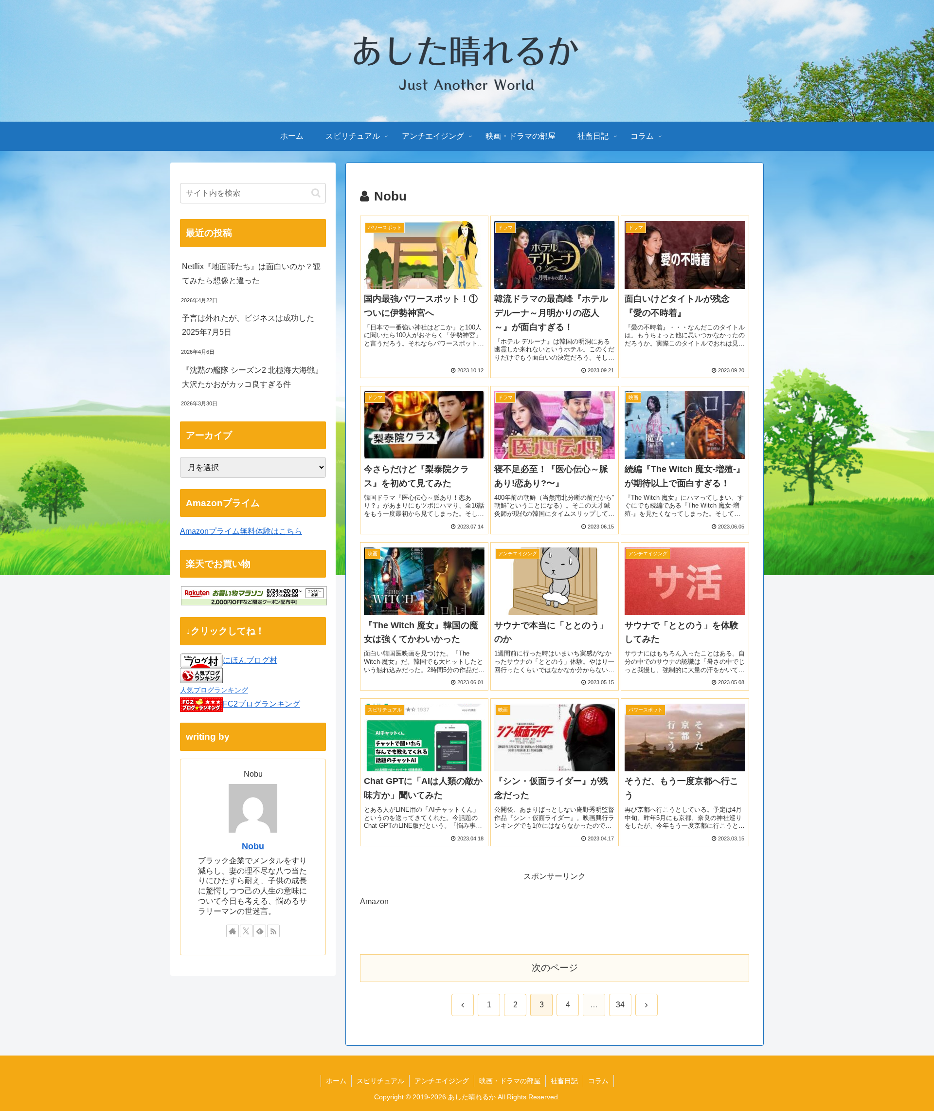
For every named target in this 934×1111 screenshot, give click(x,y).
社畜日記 (564, 1081)
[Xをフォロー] (246, 931)
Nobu (253, 846)
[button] (315, 193)
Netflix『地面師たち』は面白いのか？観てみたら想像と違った (251, 273)
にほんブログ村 (250, 660)
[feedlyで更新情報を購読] (259, 931)
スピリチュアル (380, 1081)
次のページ (555, 968)
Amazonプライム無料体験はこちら (241, 531)
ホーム (336, 1081)
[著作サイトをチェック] (232, 931)
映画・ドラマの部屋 (509, 1081)
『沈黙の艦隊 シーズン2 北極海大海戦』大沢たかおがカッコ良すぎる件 (252, 377)
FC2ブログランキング (261, 704)
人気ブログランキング (214, 690)
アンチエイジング (441, 1081)
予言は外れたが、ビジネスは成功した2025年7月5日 (248, 325)
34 (620, 1005)
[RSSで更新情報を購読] (273, 931)
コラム (598, 1081)
